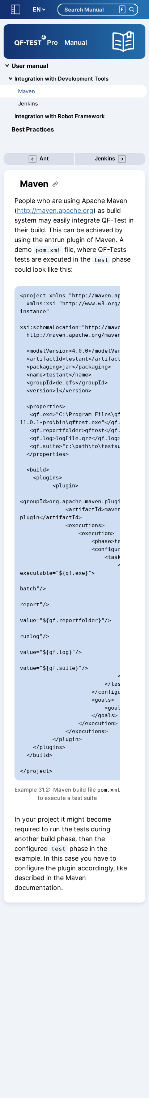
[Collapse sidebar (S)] (15, 10)
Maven (26, 91)
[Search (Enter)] (131, 10)
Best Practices (33, 129)
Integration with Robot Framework (59, 116)
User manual (30, 65)
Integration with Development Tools (61, 78)
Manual (75, 42)
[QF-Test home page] (30, 41)
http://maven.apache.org (55, 210)
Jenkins (28, 103)
